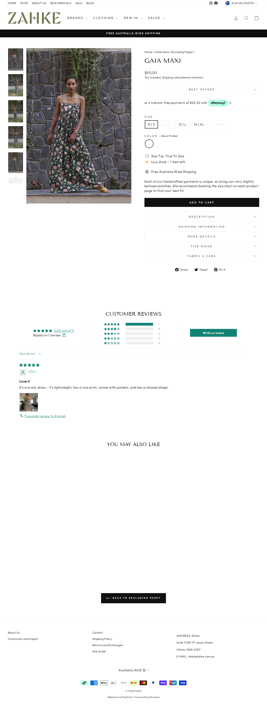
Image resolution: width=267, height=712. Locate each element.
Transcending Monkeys (147, 697)
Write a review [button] (213, 333)
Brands (75, 18)
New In (131, 18)
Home (148, 52)
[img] (29, 365)
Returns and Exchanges (107, 645)
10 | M (166, 124)
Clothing (104, 18)
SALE (78, 3)
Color (160, 136)
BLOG (90, 3)
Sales (155, 18)
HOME (12, 3)
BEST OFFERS (202, 89)
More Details (202, 236)
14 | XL (199, 124)
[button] (112, 324)
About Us (14, 632)
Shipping (167, 77)
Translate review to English (45, 416)
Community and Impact (23, 639)
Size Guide (202, 246)
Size (148, 117)
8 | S (151, 124)
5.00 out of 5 (64, 331)
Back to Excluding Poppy (136, 597)
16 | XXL (217, 124)
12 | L (182, 124)
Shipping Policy (102, 639)
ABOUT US (39, 3)
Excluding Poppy (182, 52)
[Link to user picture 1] (28, 402)
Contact (97, 632)
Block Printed (149, 144)
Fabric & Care (201, 256)
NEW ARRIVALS (60, 3)
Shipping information (201, 226)
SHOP (24, 3)
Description (202, 216)
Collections (162, 52)
